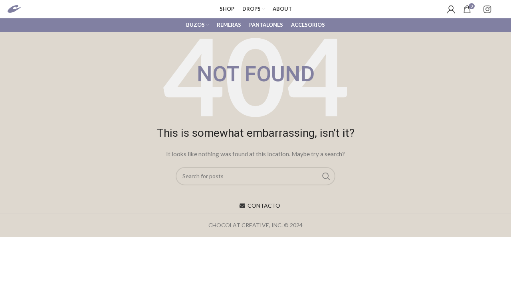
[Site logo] (22, 8)
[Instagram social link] (487, 9)
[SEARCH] (326, 176)
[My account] (451, 9)
